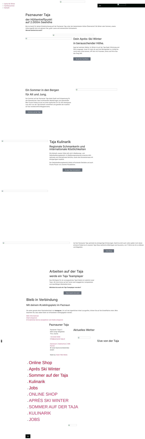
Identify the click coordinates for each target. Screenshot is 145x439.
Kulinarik (6, 8)
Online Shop (40, 362)
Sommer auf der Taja (48, 375)
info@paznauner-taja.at (57, 339)
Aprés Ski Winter (44, 369)
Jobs (33, 387)
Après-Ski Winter (9, 4)
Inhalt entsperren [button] (31, 318)
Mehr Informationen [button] (32, 316)
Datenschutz (62, 344)
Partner (52, 346)
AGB (68, 344)
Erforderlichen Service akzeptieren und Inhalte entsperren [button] (44, 320)
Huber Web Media (61, 355)
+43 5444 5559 (55, 337)
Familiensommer (9, 6)
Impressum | (54, 344)
